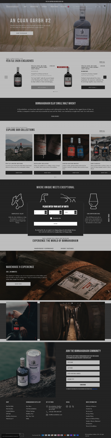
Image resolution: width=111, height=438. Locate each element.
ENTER (55, 224)
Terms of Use (58, 230)
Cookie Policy (58, 232)
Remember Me (57, 218)
